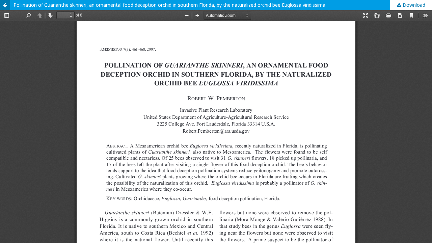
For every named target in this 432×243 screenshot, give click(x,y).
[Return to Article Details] (5, 5)
